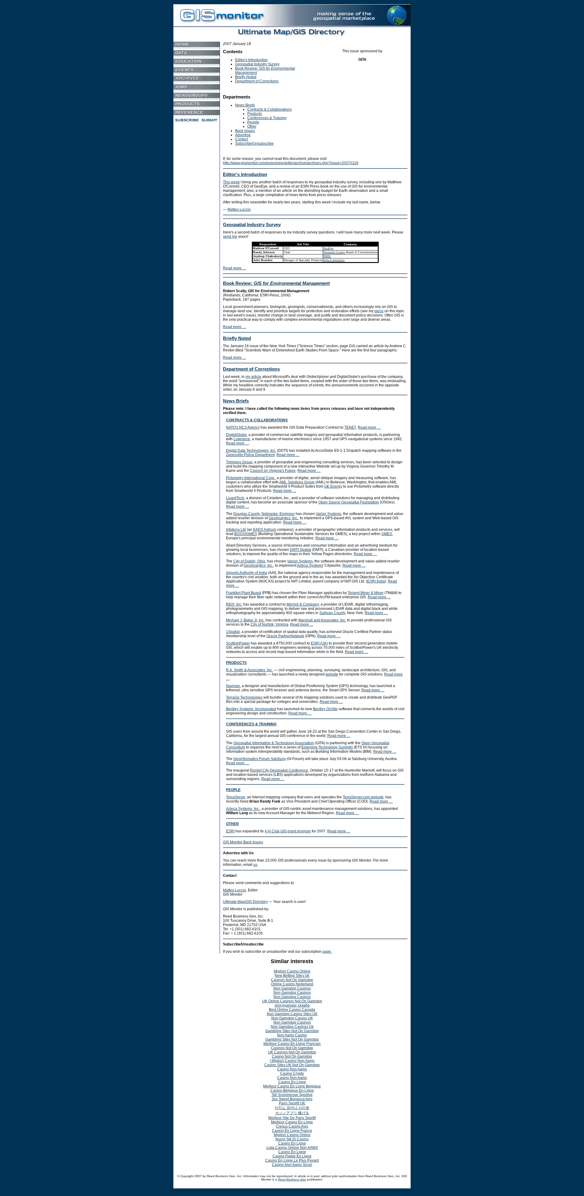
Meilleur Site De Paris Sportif (292, 1118)
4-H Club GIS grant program (288, 831)
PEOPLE (233, 790)
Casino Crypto (292, 1073)
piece (379, 311)
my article (253, 377)
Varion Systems (328, 514)
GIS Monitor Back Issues (243, 842)
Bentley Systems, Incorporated (251, 709)
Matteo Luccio (239, 209)
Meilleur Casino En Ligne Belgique (292, 1086)
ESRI (230, 831)
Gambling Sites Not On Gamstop (292, 1031)
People (253, 122)
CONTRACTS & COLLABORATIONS (257, 420)
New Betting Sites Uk (292, 975)
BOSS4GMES (245, 534)
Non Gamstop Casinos (292, 988)
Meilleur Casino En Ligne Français (292, 1044)
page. (327, 951)
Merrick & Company (303, 604)
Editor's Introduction (251, 60)
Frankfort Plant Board (243, 593)
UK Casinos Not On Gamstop (292, 1052)
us (255, 864)
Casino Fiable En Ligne (292, 1156)
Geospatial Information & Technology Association (273, 743)
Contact (241, 139)
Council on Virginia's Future (273, 470)
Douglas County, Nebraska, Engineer (264, 514)
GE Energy (333, 486)
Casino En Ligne (292, 1082)
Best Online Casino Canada (292, 1010)
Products (254, 114)
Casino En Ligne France (292, 1131)
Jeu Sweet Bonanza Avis (292, 1099)
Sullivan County (332, 613)
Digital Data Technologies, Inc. (251, 450)
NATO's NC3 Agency (243, 427)
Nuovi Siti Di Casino (292, 1139)
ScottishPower (238, 643)
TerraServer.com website (363, 797)
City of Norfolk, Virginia (269, 624)
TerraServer (235, 797)
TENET (350, 427)
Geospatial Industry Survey (257, 64)
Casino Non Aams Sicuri (292, 1165)
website (331, 674)
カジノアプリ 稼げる (292, 1113)
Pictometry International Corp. (250, 478)
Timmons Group (239, 462)
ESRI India (376, 581)
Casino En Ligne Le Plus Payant (292, 1160)
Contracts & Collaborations (269, 109)
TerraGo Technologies (244, 697)
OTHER (232, 824)
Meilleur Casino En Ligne (292, 1122)
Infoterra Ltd (236, 529)
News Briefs (245, 105)
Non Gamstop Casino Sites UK (292, 1014)
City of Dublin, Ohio (249, 561)
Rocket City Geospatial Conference (279, 770)
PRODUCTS (236, 663)
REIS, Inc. (234, 604)
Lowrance (242, 439)
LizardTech (235, 498)
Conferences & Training (267, 118)
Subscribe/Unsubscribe (254, 143)
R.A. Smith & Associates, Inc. (249, 670)
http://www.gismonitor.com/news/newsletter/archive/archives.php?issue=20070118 (290, 163)
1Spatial (233, 632)
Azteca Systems (310, 565)
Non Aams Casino (292, 1035)
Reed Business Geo (292, 1179)
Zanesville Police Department (250, 455)
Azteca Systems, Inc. (243, 809)
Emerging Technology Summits (327, 747)
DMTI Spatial (300, 550)
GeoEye (328, 248)
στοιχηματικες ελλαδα (292, 1005)
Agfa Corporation (334, 260)
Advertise (243, 135)
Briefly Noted (245, 77)
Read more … (234, 268)
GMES (386, 534)
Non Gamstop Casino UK (292, 1018)
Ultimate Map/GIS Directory (245, 902)
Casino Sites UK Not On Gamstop (292, 1065)
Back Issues (245, 131)
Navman (233, 686)
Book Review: (276, 283)
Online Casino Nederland (292, 984)
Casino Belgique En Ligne (292, 1090)
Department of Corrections (257, 81)
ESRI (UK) (319, 643)
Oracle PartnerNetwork (285, 636)
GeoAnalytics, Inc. (283, 518)
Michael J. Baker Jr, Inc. (245, 620)
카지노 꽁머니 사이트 (292, 1108)
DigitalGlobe (236, 435)
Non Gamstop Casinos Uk (292, 1027)
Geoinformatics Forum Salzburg (259, 759)
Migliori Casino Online (292, 971)
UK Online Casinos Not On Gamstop (292, 1001)
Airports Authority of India (246, 573)
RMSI (327, 256)
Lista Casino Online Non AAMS (292, 1148)
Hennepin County (334, 252)
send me (230, 236)
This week (231, 182)
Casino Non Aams (292, 1069)
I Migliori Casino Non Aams (292, 1061)
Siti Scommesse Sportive (292, 1095)
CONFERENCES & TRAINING (251, 724)
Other (251, 126)
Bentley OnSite (325, 709)
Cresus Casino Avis (292, 1126)
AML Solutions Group (297, 482)
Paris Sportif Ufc (292, 1103)
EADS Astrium (264, 529)
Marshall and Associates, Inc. (322, 620)
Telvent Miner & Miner (366, 593)
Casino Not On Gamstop (292, 1056)
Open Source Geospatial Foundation (348, 502)
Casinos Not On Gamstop (292, 980)
